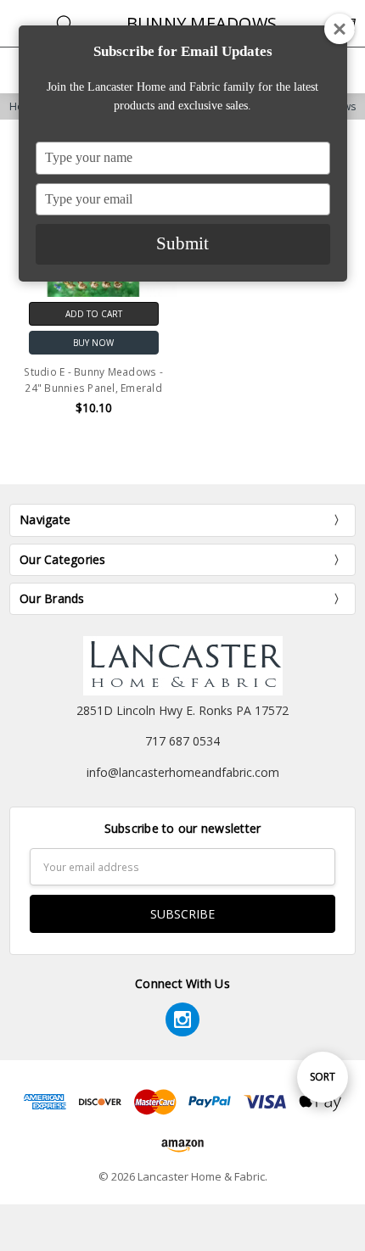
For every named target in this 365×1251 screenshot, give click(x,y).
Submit (182, 243)
